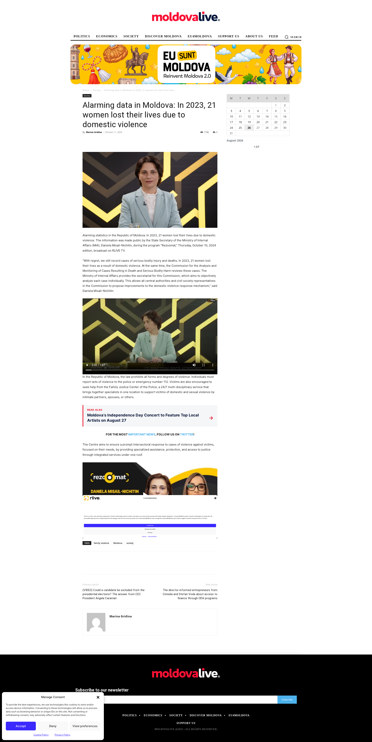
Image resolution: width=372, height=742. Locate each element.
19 (249, 122)
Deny (53, 726)
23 (284, 122)
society (130, 543)
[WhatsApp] (113, 141)
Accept (21, 726)
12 (249, 116)
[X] (95, 141)
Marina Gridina (94, 132)
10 (231, 116)
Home (86, 90)
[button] (98, 697)
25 (240, 127)
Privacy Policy (62, 734)
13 (258, 116)
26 (249, 127)
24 (231, 127)
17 (231, 122)
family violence (101, 543)
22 (275, 122)
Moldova (117, 543)
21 (267, 122)
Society (97, 90)
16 (284, 116)
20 (258, 122)
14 (267, 116)
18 (240, 122)
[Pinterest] (104, 141)
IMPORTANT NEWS (141, 434)
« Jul (256, 146)
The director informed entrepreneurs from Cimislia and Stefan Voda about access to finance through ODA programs (190, 594)
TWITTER (186, 434)
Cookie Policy (41, 734)
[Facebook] (86, 141)
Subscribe (287, 699)
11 (240, 116)
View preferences (84, 726)
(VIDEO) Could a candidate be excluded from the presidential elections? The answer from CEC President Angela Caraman (114, 594)
